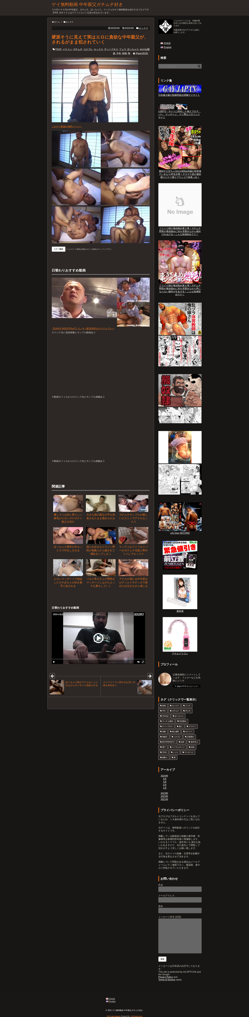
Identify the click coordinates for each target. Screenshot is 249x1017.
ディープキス (111, 49)
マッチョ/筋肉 (167, 721)
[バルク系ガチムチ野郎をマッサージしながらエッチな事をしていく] (101, 567)
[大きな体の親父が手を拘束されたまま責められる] (101, 503)
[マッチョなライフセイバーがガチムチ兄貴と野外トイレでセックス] (133, 535)
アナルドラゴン (180, 653)
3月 (165, 782)
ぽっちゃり (133, 49)
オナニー (188, 732)
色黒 (164, 732)
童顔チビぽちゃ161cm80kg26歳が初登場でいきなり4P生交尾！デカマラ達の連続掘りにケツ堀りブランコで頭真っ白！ (180, 174)
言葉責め (190, 737)
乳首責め (182, 721)
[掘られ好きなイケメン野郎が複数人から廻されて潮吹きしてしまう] (101, 535)
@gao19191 (141, 53)
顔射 (182, 742)
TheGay (165, 716)
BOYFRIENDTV (168, 742)
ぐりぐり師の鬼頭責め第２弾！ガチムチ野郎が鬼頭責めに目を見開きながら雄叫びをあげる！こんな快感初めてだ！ (180, 231)
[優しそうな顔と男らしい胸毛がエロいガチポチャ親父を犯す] (68, 503)
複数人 (164, 757)
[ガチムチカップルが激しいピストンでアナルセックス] (133, 503)
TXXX (58, 49)
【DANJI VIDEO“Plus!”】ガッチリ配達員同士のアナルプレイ (83, 328)
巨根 (192, 747)
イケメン (67, 49)
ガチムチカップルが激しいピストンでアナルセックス (133, 518)
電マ (164, 747)
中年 (118, 53)
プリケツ (192, 726)
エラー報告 (58, 249)
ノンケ (175, 752)
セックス (143, 28)
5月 (165, 779)
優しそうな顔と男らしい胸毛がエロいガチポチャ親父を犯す (68, 518)
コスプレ (88, 49)
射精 (124, 53)
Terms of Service (166, 979)
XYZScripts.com (136, 1016)
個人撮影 (175, 732)
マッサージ (189, 752)
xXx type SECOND (180, 533)
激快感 (180, 611)
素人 (180, 726)
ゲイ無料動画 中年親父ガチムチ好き (87, 4)
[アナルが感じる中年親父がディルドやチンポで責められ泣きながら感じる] (133, 567)
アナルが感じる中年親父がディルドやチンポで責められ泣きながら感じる (133, 582)
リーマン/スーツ (178, 747)
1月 (165, 788)
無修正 (164, 737)
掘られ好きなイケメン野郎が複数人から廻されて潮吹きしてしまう (100, 550)
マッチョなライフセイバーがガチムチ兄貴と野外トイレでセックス (133, 550)
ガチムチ (77, 49)
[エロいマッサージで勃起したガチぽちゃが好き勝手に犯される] (68, 567)
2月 (165, 785)
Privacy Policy (165, 977)
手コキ (187, 711)
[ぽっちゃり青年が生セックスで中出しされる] (68, 535)
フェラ (122, 49)
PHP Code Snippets (114, 1016)
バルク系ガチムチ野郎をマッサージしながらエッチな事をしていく (100, 582)
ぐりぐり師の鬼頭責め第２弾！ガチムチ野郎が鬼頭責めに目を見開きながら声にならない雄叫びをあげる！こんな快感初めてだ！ (180, 290)
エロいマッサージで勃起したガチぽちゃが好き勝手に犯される (68, 582)
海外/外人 (194, 742)
